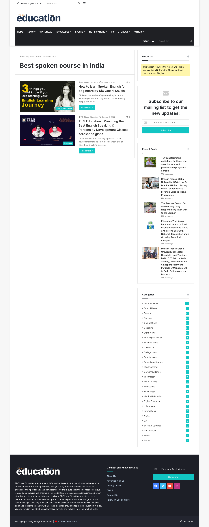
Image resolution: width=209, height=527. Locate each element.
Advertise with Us (115, 481)
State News (45, 32)
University (149, 347)
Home (20, 32)
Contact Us (112, 495)
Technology (149, 377)
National (148, 318)
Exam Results (150, 381)
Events (79, 32)
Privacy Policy (114, 485)
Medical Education (153, 396)
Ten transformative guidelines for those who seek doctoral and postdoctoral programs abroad (174, 164)
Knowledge (62, 32)
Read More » (87, 107)
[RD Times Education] (38, 17)
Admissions (149, 386)
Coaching (148, 328)
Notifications (97, 32)
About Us (111, 476)
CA (145, 421)
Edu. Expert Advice (153, 337)
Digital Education (152, 401)
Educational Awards (153, 362)
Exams (147, 440)
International (150, 411)
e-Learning (149, 406)
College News (150, 352)
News (31, 32)
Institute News (119, 32)
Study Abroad (150, 367)
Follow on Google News (118, 500)
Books (147, 435)
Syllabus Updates (152, 425)
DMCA (110, 490)
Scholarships (150, 357)
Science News (151, 342)
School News (150, 308)
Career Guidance (152, 372)
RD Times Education (89, 82)
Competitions (150, 323)
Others (138, 32)
